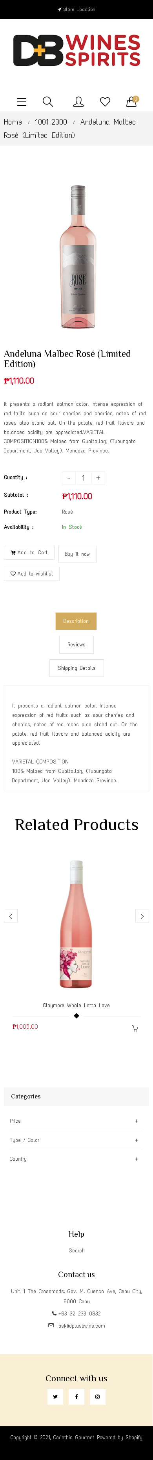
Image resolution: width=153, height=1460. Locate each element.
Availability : (18, 527)
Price (15, 1121)
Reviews (76, 644)
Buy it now (77, 554)
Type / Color (24, 1140)
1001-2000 (51, 122)
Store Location (79, 9)
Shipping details (77, 668)
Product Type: (20, 511)
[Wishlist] (105, 102)
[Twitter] (55, 1397)
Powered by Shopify (119, 1437)
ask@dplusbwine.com (81, 1326)
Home (13, 122)
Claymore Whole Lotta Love (76, 1005)
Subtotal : (16, 495)
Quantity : (15, 477)
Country (18, 1159)
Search (77, 1250)
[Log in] (78, 102)
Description (76, 621)
